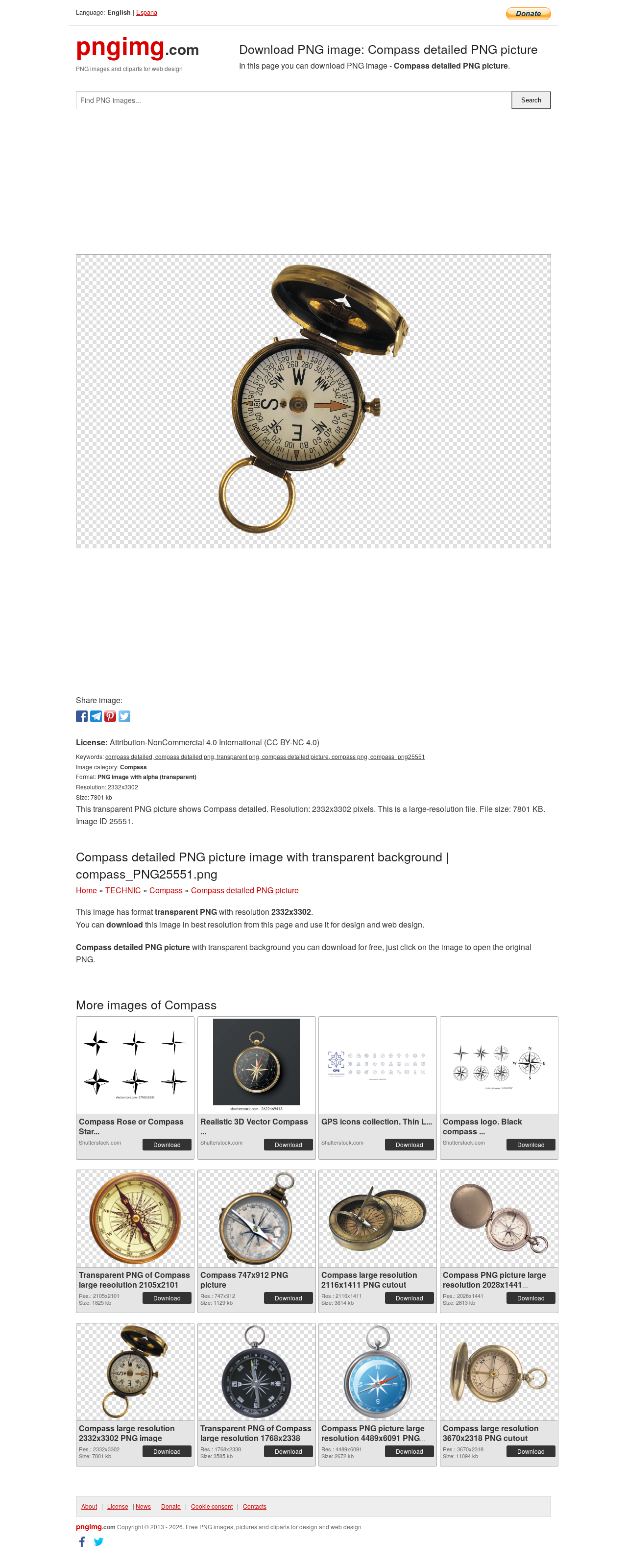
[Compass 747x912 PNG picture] (256, 1218)
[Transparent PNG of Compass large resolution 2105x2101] (135, 1218)
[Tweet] (124, 716)
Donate (171, 1506)
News (143, 1506)
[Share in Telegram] (96, 716)
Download (167, 1144)
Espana (146, 12)
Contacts (254, 1506)
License (117, 1506)
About (89, 1506)
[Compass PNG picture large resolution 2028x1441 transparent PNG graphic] (499, 1218)
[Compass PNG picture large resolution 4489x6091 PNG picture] (377, 1371)
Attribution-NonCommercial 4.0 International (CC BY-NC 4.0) (214, 742)
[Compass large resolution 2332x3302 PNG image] (135, 1371)
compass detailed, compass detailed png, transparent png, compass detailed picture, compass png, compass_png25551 (265, 756)
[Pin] (110, 716)
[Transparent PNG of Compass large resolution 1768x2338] (256, 1371)
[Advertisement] (313, 185)
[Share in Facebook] (82, 716)
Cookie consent (212, 1506)
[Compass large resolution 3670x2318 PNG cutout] (499, 1372)
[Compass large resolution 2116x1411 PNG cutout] (378, 1218)
